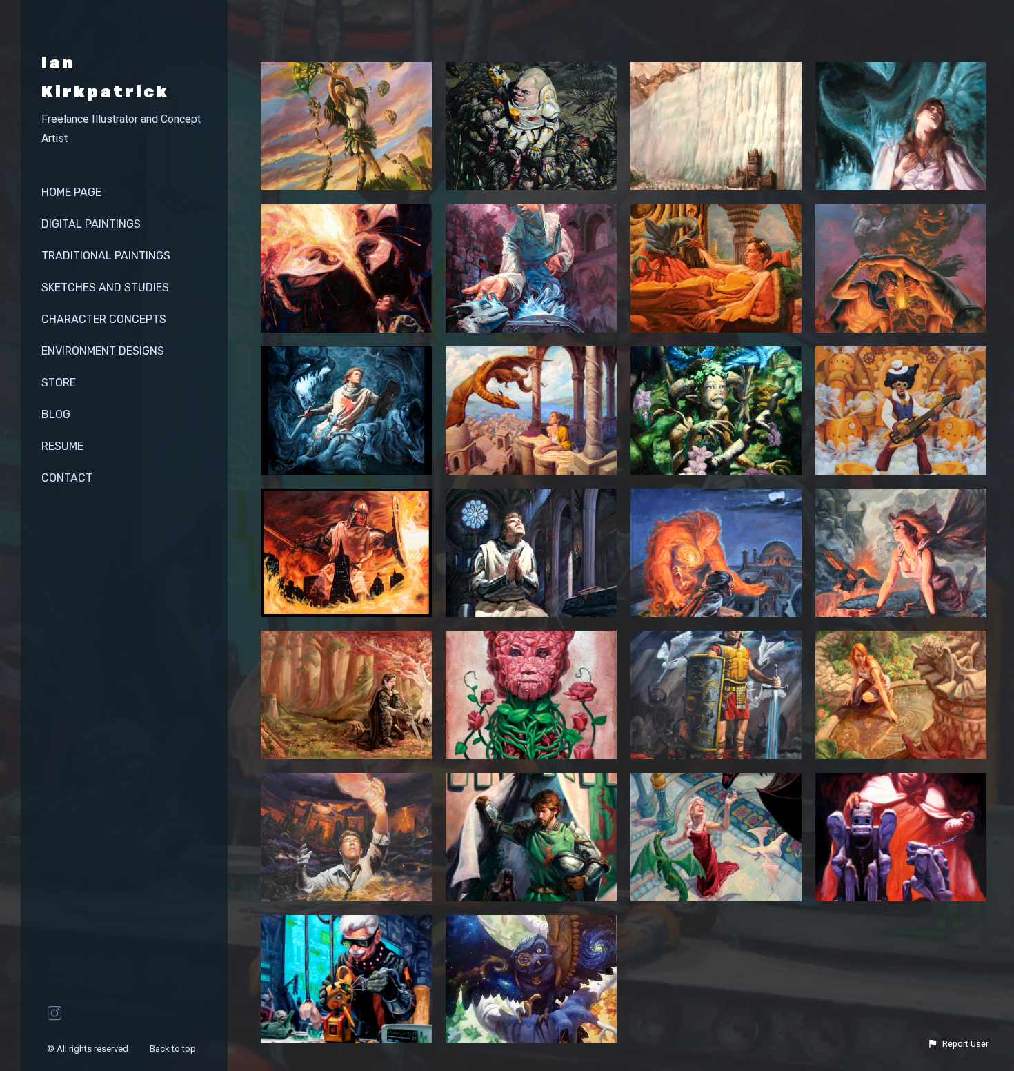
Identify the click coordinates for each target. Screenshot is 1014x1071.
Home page (71, 192)
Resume (62, 446)
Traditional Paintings (105, 255)
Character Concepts (103, 319)
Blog (55, 414)
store (58, 382)
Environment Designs (102, 350)
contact (66, 477)
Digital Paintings (91, 223)
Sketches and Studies (105, 287)
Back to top (174, 1048)
